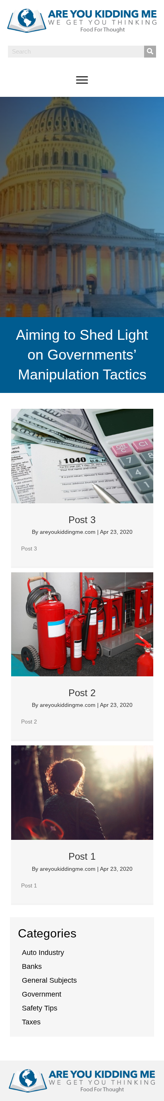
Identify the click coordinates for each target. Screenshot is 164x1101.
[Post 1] (82, 792)
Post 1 (82, 856)
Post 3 (82, 519)
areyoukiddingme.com (68, 532)
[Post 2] (82, 624)
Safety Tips (39, 1008)
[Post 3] (82, 456)
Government (41, 994)
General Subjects (49, 980)
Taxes (31, 1022)
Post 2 (82, 692)
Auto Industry (43, 953)
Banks (32, 966)
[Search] (150, 52)
